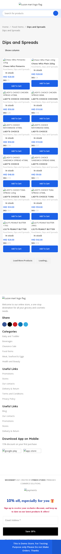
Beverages (7, 341)
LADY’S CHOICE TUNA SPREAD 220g (14, 197)
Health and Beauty (11, 361)
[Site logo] (30, 4)
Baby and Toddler (10, 336)
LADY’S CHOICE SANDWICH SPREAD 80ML (44, 165)
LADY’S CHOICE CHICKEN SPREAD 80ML (44, 100)
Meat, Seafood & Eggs (13, 356)
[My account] (57, 4)
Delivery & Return (10, 388)
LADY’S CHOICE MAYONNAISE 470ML (13, 132)
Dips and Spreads (22, 69)
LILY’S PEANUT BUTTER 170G (15, 230)
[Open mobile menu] (3, 4)
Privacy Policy (8, 398)
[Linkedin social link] (20, 324)
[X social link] (10, 324)
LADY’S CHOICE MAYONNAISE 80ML (41, 132)
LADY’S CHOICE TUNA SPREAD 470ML (42, 197)
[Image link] (14, 297)
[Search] (55, 13)
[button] (16, 86)
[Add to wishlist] (27, 61)
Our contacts (8, 383)
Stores (5, 378)
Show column (12, 50)
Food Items (18, 26)
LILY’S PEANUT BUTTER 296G (43, 230)
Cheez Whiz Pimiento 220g (14, 67)
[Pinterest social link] (15, 324)
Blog (4, 411)
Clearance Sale (9, 346)
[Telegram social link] (26, 324)
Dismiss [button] (56, 547)
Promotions (8, 373)
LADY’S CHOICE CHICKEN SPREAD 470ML (16, 100)
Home (5, 26)
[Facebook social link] (4, 324)
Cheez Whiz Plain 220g (43, 63)
